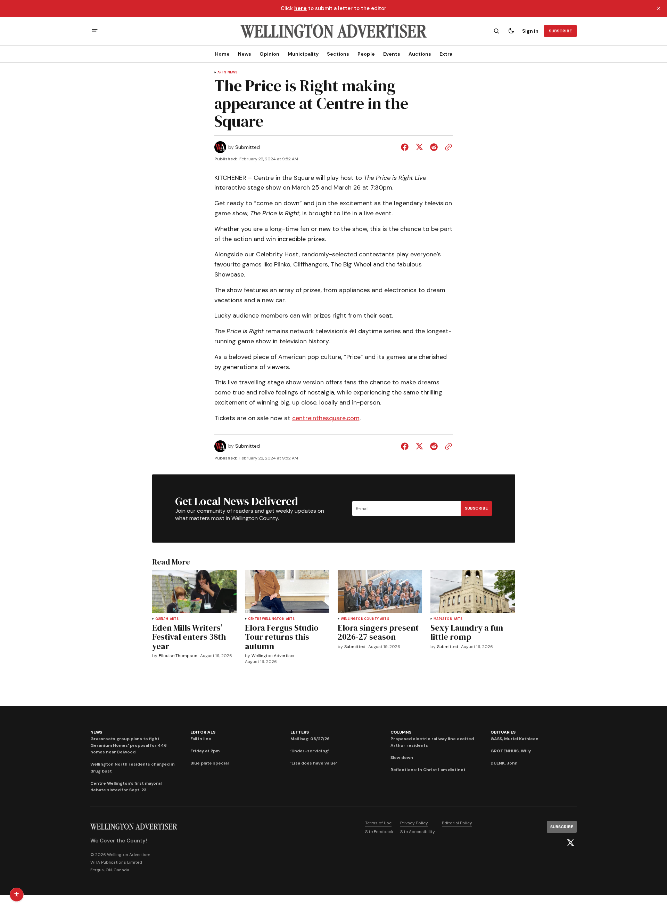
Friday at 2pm (205, 751)
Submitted (247, 147)
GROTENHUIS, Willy (511, 751)
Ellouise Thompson (178, 656)
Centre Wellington (266, 619)
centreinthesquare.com (326, 418)
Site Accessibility (417, 831)
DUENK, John (504, 763)
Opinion (269, 54)
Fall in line (200, 739)
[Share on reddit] (434, 147)
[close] (658, 8)
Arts (222, 72)
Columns (400, 732)
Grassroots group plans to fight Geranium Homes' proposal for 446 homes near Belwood (128, 745)
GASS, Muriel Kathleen (514, 739)
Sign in (530, 31)
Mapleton (443, 619)
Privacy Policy (414, 823)
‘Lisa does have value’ (313, 763)
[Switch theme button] (511, 31)
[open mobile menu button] (94, 31)
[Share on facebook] (406, 147)
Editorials (202, 732)
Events (391, 54)
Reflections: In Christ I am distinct (428, 770)
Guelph (161, 619)
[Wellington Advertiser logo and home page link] (333, 31)
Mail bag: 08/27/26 (310, 739)
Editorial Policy (457, 823)
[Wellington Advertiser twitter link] (570, 842)
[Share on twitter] (419, 147)
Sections (338, 54)
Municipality (303, 54)
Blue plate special (209, 763)
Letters (299, 732)
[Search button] (496, 31)
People (366, 54)
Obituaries (503, 732)
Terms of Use (378, 823)
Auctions (420, 54)
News (244, 54)
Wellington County (360, 619)
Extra (445, 54)
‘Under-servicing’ (309, 751)
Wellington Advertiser (273, 656)
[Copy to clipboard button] (447, 147)
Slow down (401, 757)
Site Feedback (379, 831)
